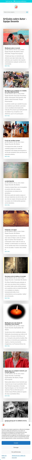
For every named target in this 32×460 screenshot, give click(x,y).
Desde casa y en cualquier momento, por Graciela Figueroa (16, 371)
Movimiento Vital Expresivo (16, 97)
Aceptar (16, 443)
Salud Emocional (13, 99)
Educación (17, 95)
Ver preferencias (16, 452)
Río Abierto (10, 49)
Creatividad (17, 280)
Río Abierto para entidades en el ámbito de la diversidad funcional (16, 91)
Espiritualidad (17, 327)
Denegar (16, 447)
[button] (29, 425)
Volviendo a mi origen (11, 230)
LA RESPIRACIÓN (9, 181)
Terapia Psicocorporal (17, 53)
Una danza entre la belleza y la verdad (15, 276)
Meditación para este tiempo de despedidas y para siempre (13, 323)
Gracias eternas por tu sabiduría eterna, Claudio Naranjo (16, 421)
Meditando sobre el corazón (12, 48)
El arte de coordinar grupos (12, 140)
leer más (7, 65)
